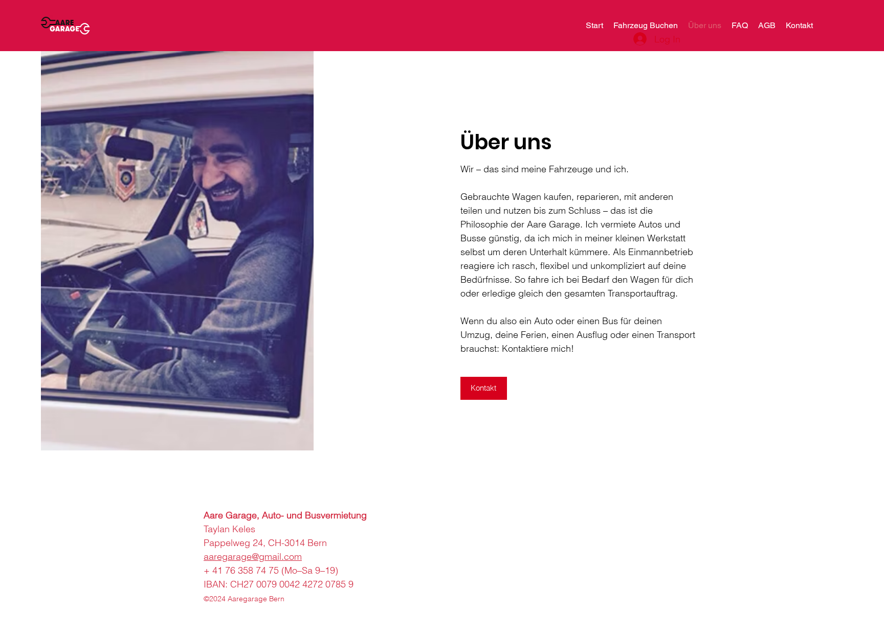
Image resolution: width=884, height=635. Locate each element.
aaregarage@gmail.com (253, 556)
